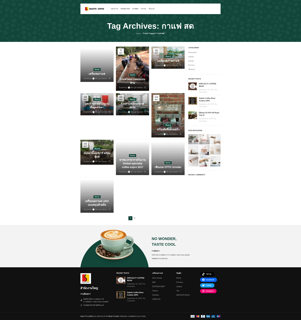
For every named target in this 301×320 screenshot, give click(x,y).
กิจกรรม (97, 69)
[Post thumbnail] (192, 87)
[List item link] (96, 305)
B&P (154, 282)
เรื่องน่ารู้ (168, 56)
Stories (191, 61)
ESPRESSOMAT (158, 286)
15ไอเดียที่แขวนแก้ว (168, 129)
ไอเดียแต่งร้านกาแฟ (168, 60)
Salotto (191, 57)
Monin (178, 278)
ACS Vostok (157, 278)
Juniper (179, 286)
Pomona (179, 282)
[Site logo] (94, 9)
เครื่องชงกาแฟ (97, 73)
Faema (155, 291)
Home (138, 33)
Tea (177, 291)
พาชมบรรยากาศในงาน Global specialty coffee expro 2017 (132, 163)
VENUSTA (156, 299)
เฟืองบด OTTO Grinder (168, 167)
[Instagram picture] (193, 139)
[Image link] (85, 278)
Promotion (192, 52)
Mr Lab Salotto (101, 78)
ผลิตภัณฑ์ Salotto (183, 295)
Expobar (155, 295)
